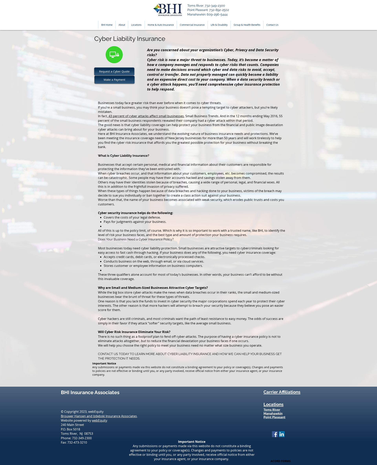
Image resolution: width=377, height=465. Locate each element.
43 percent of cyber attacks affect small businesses (146, 116)
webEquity (99, 420)
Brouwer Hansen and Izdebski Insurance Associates (99, 416)
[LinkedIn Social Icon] (282, 434)
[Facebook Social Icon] (275, 434)
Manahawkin (273, 413)
